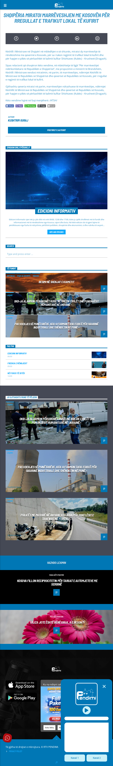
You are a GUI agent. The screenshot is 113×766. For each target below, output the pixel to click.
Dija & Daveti (23, 276)
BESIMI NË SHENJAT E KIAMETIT (56, 282)
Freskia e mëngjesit (17, 363)
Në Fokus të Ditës (16, 373)
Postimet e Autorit (56, 130)
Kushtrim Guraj (18, 120)
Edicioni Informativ (17, 353)
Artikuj (11, 276)
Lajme (10, 295)
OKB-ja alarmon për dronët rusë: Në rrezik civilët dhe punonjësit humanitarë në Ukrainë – (56, 302)
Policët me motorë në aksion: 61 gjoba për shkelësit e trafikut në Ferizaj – (57, 517)
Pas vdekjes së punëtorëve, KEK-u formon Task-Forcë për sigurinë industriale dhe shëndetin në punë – (56, 325)
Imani (36, 276)
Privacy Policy (15, 751)
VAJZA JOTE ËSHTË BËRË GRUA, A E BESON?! (57, 622)
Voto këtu (49, 727)
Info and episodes (56, 232)
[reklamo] (56, 721)
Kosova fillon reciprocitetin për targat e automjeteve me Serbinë (57, 582)
